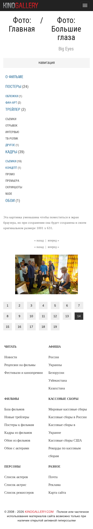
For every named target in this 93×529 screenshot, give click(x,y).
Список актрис (15, 485)
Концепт (11, 167)
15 (7, 326)
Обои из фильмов (17, 440)
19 (55, 326)
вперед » (53, 240)
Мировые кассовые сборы (67, 409)
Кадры (11, 152)
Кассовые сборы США (65, 440)
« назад (39, 240)
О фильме (14, 77)
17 (31, 326)
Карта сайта (57, 492)
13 (67, 316)
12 (55, 316)
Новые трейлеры (16, 417)
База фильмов (14, 409)
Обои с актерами (16, 448)
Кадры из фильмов (18, 432)
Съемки (10, 161)
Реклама (54, 485)
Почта (53, 477)
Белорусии (56, 373)
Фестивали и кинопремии (23, 373)
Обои (10, 201)
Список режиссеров (19, 492)
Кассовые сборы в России (67, 417)
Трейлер (12, 109)
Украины (55, 365)
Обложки (11, 96)
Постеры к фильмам (19, 425)
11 (43, 316)
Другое (10, 145)
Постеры (13, 86)
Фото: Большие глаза (66, 29)
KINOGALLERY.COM (39, 511)
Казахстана (56, 388)
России (53, 357)
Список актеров (16, 477)
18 (43, 326)
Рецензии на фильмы (19, 365)
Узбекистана (57, 380)
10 (31, 316)
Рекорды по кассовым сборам (64, 452)
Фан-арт (11, 102)
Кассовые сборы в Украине (61, 428)
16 (19, 326)
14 (79, 316)
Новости (10, 357)
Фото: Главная (22, 25)
